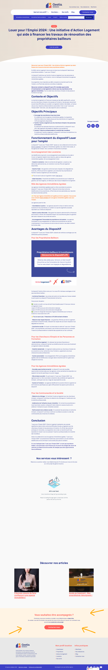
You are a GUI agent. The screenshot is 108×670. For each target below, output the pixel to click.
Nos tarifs (65, 12)
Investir (55, 17)
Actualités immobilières (22, 17)
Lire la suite (54, 47)
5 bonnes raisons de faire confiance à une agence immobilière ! (25, 595)
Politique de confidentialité (35, 667)
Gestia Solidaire (44, 197)
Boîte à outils (63, 17)
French (91, 668)
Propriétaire (59, 651)
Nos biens (54, 12)
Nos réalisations (85, 7)
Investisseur (59, 649)
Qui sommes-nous (74, 7)
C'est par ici (59, 175)
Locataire (58, 656)
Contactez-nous (88, 12)
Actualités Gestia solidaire (38, 17)
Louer (49, 17)
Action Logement (36, 147)
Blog (72, 12)
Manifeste (93, 7)
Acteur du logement (61, 654)
